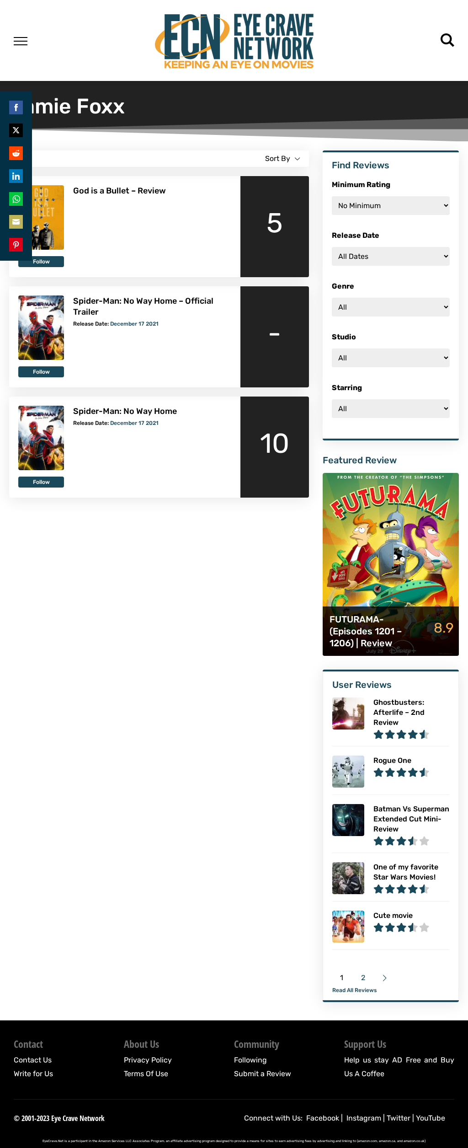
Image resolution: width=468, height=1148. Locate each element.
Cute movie (393, 915)
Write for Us (33, 1073)
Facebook (322, 1118)
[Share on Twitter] (16, 130)
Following (250, 1060)
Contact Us (33, 1060)
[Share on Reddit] (16, 153)
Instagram (363, 1118)
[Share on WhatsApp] (16, 199)
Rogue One (392, 760)
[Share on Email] (16, 222)
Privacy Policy (148, 1060)
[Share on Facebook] (16, 107)
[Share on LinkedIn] (16, 176)
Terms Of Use (146, 1073)
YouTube (430, 1118)
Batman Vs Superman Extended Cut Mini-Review (411, 819)
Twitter (398, 1118)
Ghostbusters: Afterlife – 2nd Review (399, 712)
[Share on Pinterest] (16, 245)
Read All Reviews (354, 990)
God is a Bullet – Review (119, 191)
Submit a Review (262, 1073)
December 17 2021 (134, 324)
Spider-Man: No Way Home (125, 411)
